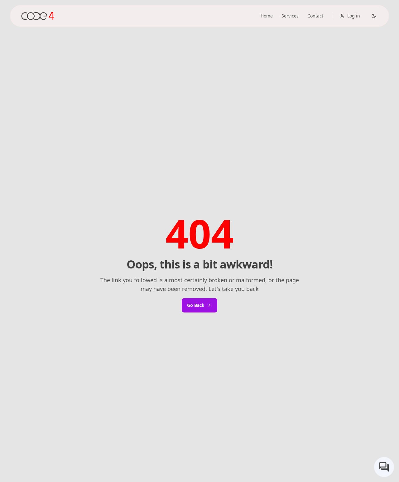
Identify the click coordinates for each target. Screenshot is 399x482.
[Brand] (37, 16)
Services (290, 16)
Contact (315, 16)
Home (267, 16)
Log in (353, 16)
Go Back (195, 305)
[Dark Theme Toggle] (374, 16)
